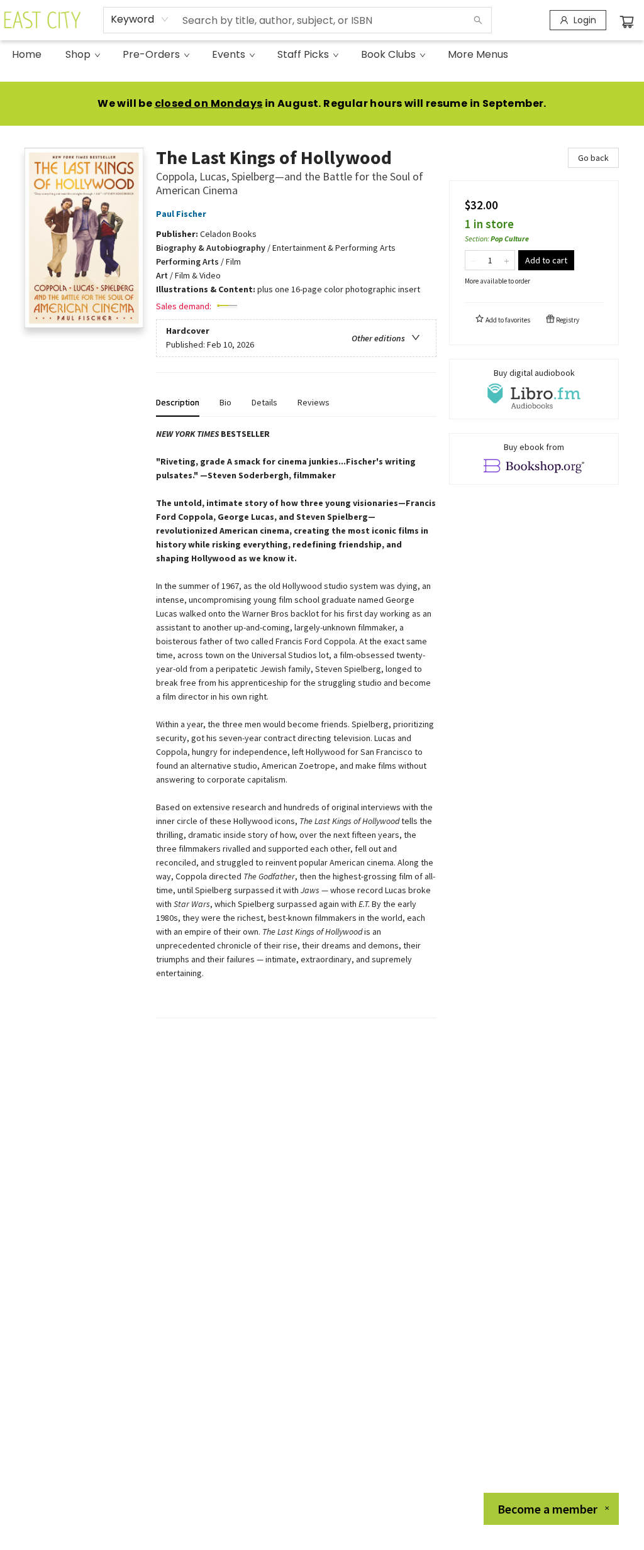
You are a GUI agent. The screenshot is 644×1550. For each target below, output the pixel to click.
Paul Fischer (181, 213)
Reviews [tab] (313, 402)
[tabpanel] (296, 722)
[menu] (322, 54)
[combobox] (140, 19)
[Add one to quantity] (506, 260)
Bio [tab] (225, 402)
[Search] (478, 20)
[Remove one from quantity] (473, 260)
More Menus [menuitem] (478, 54)
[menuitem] (26, 54)
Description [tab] (177, 402)
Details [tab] (264, 402)
